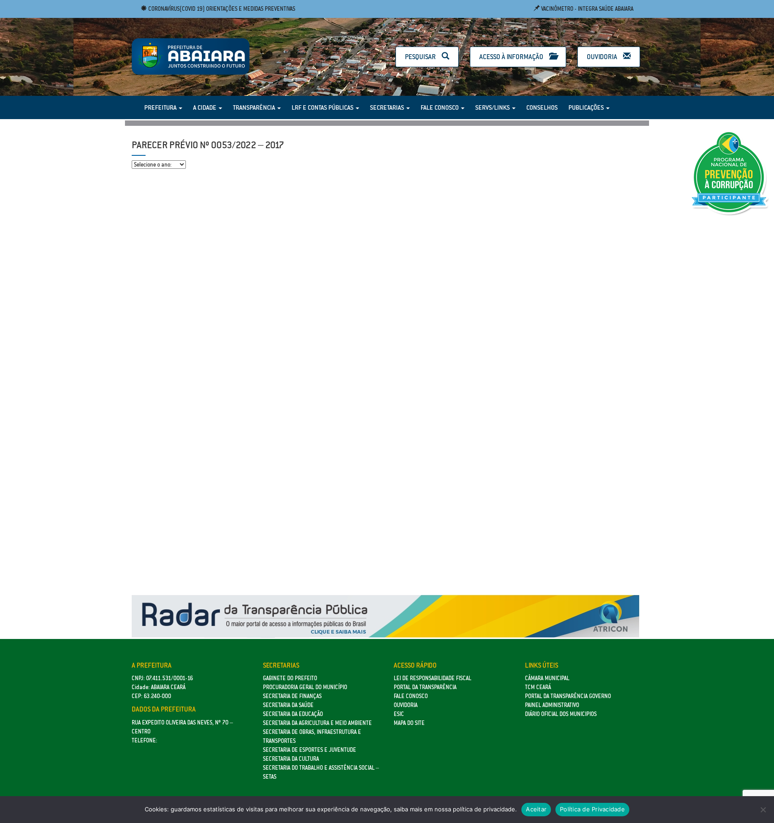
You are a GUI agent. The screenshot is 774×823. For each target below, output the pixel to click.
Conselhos (542, 107)
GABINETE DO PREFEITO (290, 678)
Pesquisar (421, 56)
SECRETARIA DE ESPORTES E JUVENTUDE (309, 749)
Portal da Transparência (425, 687)
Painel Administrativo (552, 705)
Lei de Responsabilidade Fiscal (432, 678)
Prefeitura (161, 107)
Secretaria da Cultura (291, 758)
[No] (762, 809)
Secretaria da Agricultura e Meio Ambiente (317, 723)
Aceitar (536, 809)
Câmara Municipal (547, 678)
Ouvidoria (603, 56)
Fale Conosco (440, 107)
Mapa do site (409, 723)
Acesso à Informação (512, 56)
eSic (399, 714)
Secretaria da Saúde (288, 705)
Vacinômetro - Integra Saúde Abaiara (586, 8)
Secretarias (387, 107)
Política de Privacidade (592, 809)
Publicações (586, 107)
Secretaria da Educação (293, 714)
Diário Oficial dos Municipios (561, 714)
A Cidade (205, 107)
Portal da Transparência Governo (568, 696)
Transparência (254, 107)
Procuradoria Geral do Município (305, 687)
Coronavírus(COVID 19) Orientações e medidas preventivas (221, 8)
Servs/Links (493, 107)
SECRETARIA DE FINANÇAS (292, 696)
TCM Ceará (538, 687)
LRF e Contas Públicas (323, 107)
